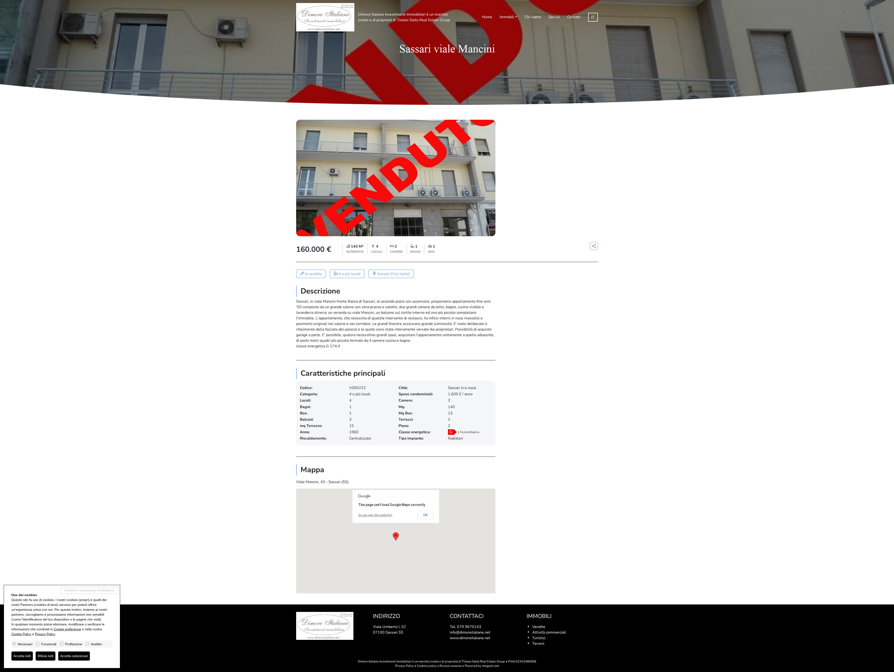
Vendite (538, 626)
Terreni (538, 643)
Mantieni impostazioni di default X (89, 590)
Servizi (554, 17)
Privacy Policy (404, 666)
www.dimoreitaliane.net (470, 638)
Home (487, 17)
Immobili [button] (507, 17)
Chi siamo (533, 17)
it (593, 17)
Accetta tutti (22, 656)
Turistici (538, 638)
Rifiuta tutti (45, 656)
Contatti (574, 17)
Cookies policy (427, 666)
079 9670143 (469, 626)
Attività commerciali (549, 632)
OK (425, 515)
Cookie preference (67, 629)
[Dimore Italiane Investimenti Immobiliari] (325, 17)
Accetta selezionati (74, 656)
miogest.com (490, 666)
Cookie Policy (21, 634)
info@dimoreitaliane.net (470, 632)
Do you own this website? (375, 515)
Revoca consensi (451, 666)
